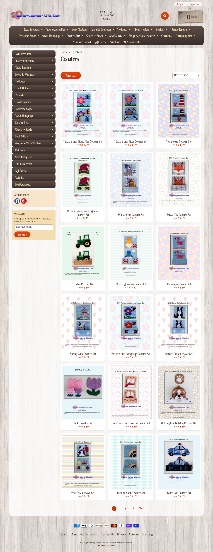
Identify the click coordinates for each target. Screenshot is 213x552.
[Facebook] (17, 201)
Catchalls (166, 36)
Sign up (194, 4)
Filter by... (70, 75)
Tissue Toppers (181, 30)
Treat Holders (143, 30)
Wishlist (115, 42)
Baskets (161, 30)
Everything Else (185, 36)
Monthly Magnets (103, 30)
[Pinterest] (24, 201)
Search (64, 534)
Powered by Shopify (106, 546)
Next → (143, 508)
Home (64, 52)
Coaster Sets (75, 36)
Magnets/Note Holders (144, 36)
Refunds (134, 534)
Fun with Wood (82, 42)
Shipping (147, 534)
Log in (180, 4)
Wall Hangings (53, 36)
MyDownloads (131, 42)
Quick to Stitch (96, 36)
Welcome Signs (29, 36)
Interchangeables (57, 30)
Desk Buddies (79, 29)
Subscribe (22, 234)
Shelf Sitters (117, 36)
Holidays (124, 30)
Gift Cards (100, 42)
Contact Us (107, 534)
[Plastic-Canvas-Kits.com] (35, 15)
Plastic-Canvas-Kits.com (106, 543)
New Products (34, 30)
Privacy (121, 534)
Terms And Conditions (85, 534)
